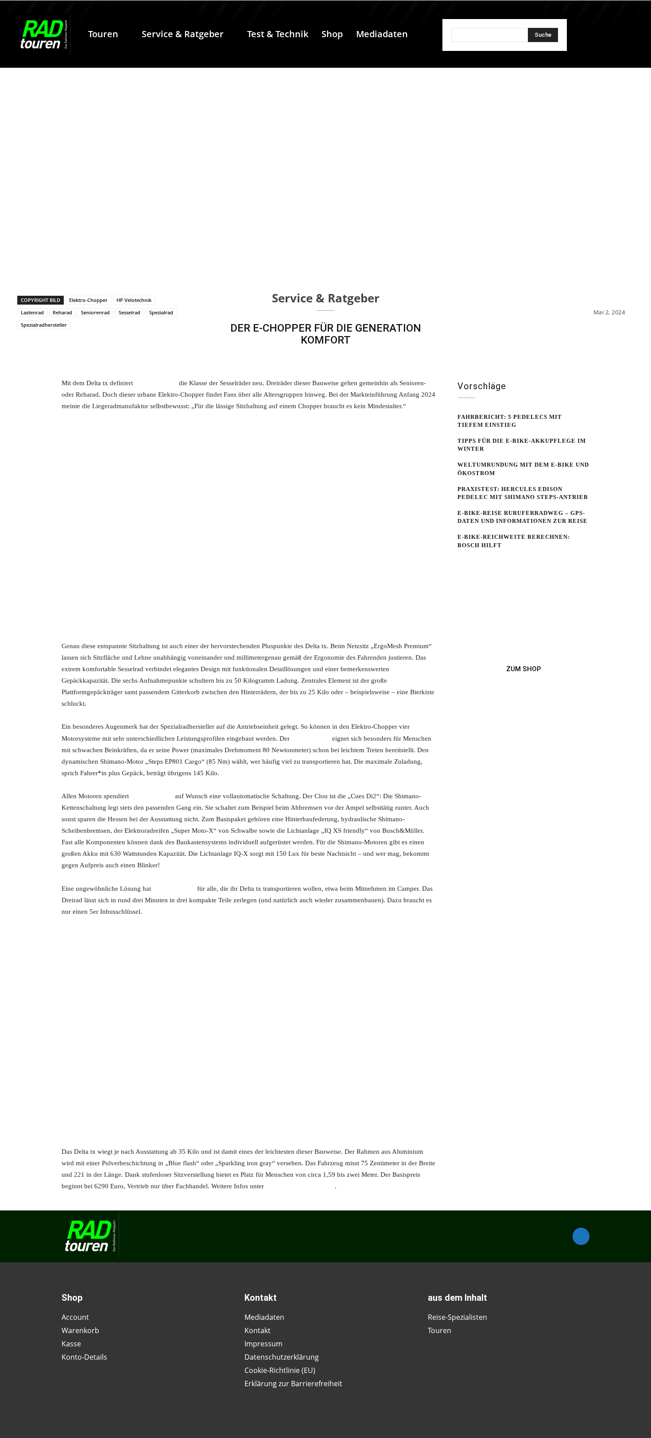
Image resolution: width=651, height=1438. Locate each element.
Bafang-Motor (310, 738)
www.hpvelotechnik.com (300, 1186)
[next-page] (477, 562)
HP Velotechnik (133, 300)
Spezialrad (161, 312)
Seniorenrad (95, 312)
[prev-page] (463, 562)
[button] (418, 34)
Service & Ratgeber (326, 297)
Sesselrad (129, 312)
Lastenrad (32, 312)
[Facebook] (581, 1236)
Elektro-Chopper (88, 300)
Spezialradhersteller (44, 324)
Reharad (62, 312)
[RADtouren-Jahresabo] (523, 669)
